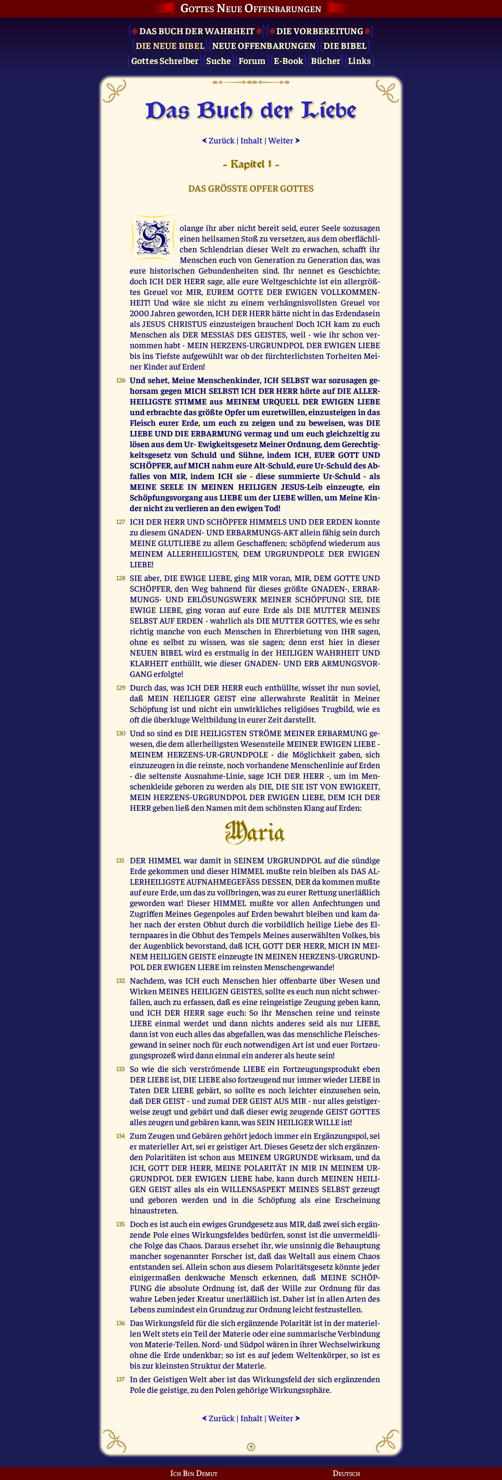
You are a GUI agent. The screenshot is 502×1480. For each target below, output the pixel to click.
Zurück (217, 140)
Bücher (326, 60)
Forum (252, 60)
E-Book (289, 60)
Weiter (284, 140)
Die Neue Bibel (170, 45)
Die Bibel (344, 45)
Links (359, 60)
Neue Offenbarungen (264, 45)
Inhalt (251, 140)
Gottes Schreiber (165, 60)
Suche (218, 60)
